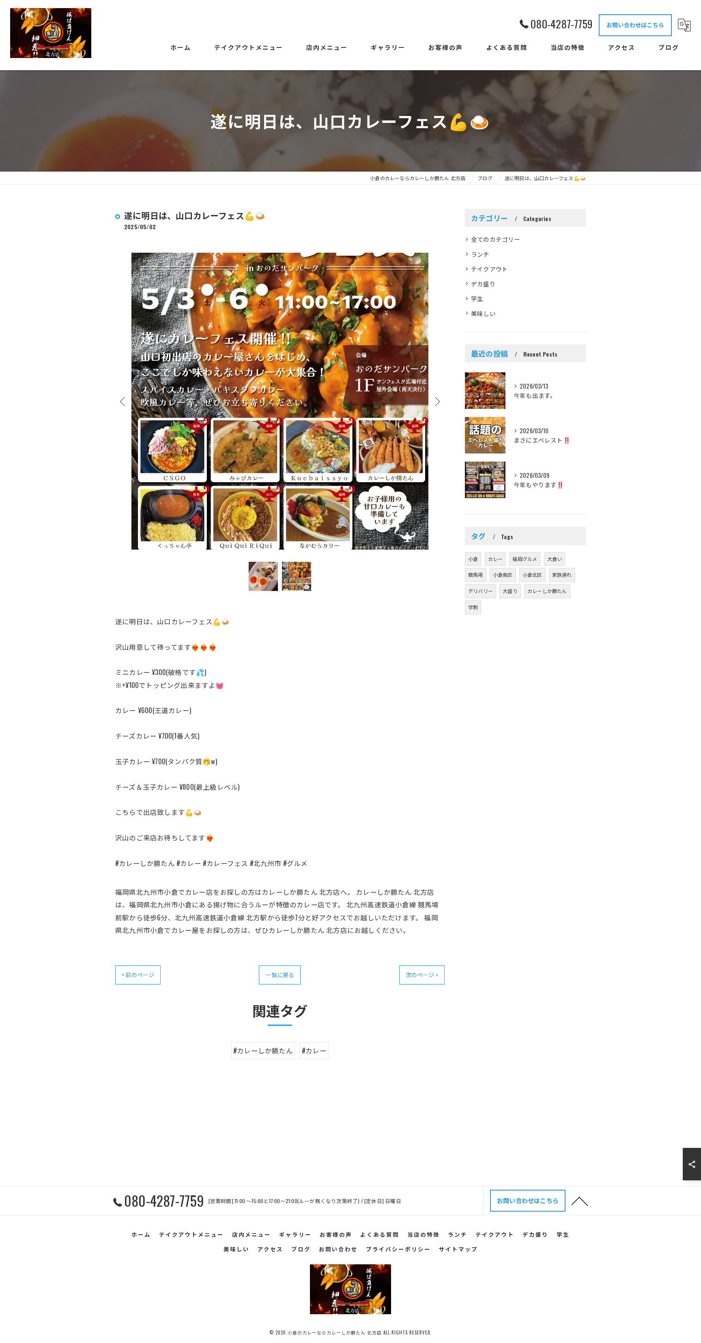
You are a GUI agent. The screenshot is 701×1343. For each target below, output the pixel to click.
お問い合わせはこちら (635, 24)
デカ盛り (483, 283)
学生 (477, 298)
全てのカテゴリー (495, 239)
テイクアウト (489, 268)
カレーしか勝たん (547, 590)
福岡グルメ (524, 558)
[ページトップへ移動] (580, 1201)
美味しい (483, 313)
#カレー (314, 1050)
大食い (554, 558)
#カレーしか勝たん (263, 1050)
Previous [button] (123, 401)
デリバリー (480, 590)
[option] (280, 401)
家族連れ (562, 574)
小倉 (473, 558)
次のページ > (422, 974)
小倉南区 (503, 574)
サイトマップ (458, 1249)
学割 (473, 607)
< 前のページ (138, 974)
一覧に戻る (279, 974)
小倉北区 (532, 574)
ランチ (480, 254)
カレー (495, 558)
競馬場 (475, 574)
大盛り (510, 590)
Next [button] (436, 401)
